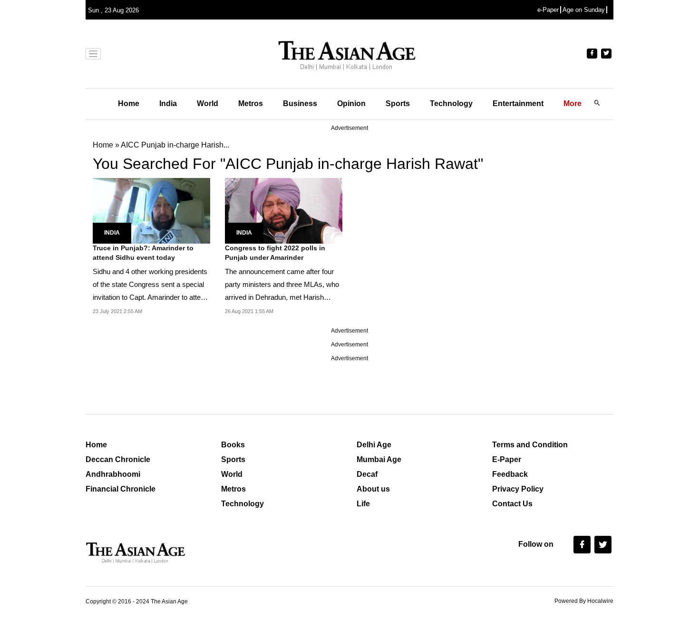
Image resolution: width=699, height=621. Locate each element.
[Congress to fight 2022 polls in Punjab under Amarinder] (283, 210)
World (207, 103)
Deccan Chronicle (118, 459)
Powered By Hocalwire (583, 601)
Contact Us (512, 504)
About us (373, 489)
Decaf (367, 474)
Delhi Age (374, 445)
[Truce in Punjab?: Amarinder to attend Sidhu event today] (151, 210)
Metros (250, 103)
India (168, 103)
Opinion (351, 103)
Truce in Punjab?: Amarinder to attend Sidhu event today (143, 252)
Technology (451, 103)
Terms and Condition (530, 445)
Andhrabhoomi (113, 474)
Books (233, 445)
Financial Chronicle (120, 489)
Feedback (510, 474)
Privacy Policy (518, 489)
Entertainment (518, 103)
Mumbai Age (379, 459)
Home (128, 103)
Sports (398, 103)
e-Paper (548, 9)
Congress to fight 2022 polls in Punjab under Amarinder (275, 252)
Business (300, 103)
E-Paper (506, 459)
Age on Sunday (584, 9)
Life (363, 504)
